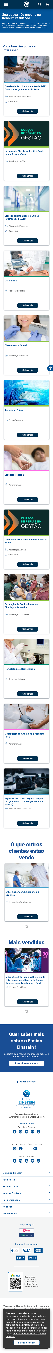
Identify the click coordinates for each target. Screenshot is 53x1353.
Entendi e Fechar (26, 1342)
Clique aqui (29, 1277)
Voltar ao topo (27, 1081)
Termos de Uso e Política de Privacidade (26, 1306)
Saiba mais (27, 111)
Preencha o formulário (26, 1063)
